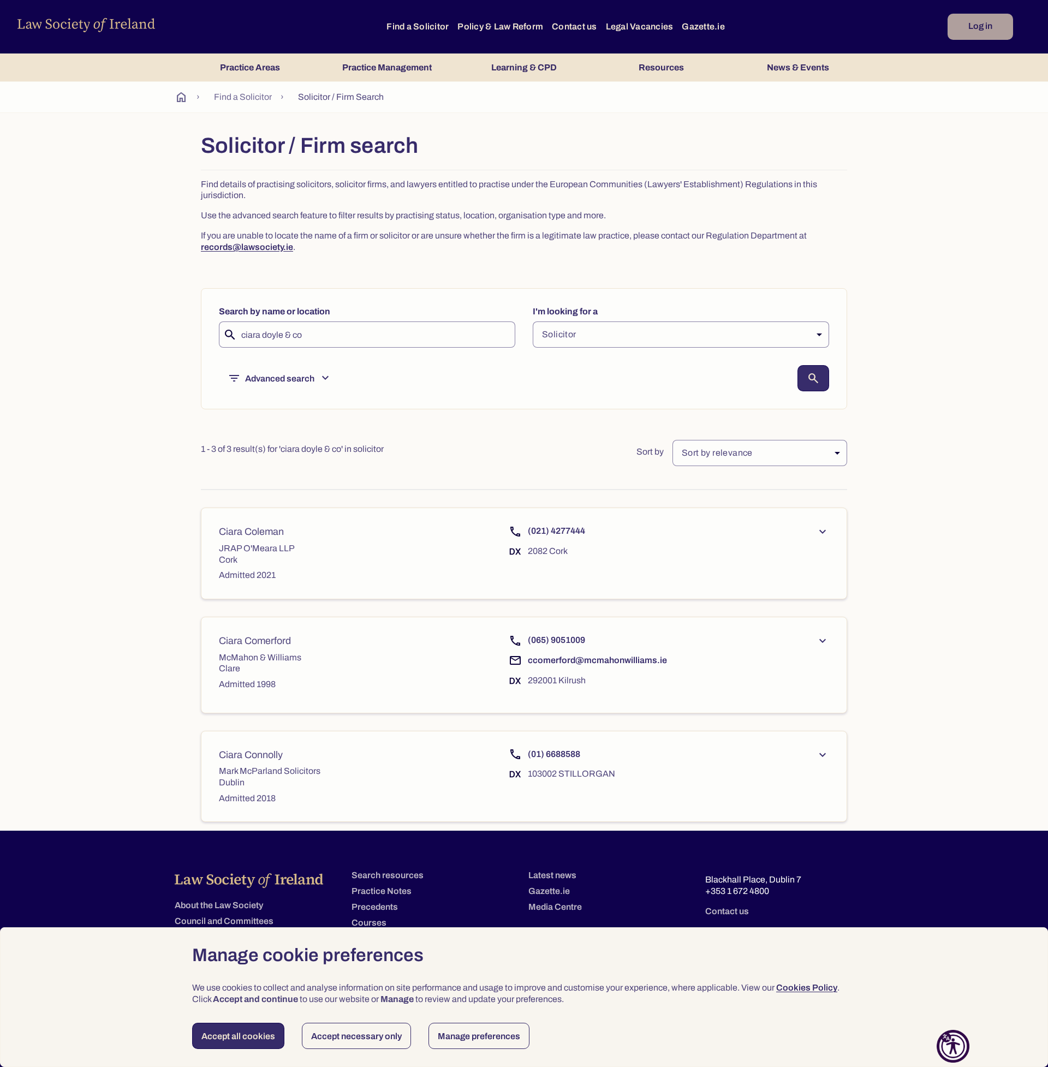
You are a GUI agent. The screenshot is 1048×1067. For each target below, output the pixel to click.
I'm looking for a (565, 311)
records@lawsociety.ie (247, 247)
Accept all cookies (238, 1036)
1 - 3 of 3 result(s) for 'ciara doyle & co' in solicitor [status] (292, 449)
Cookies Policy (806, 987)
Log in (980, 26)
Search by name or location (274, 311)
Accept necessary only (356, 1036)
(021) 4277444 (556, 530)
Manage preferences (479, 1036)
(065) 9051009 (556, 640)
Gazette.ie (703, 26)
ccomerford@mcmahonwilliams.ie (597, 660)
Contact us (574, 26)
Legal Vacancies (640, 26)
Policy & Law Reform (500, 26)
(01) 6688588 (554, 754)
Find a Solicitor (417, 26)
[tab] (249, 67)
